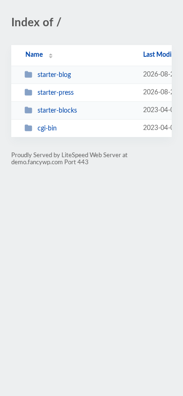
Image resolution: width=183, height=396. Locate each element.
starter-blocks (57, 110)
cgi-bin (47, 128)
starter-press (56, 93)
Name (34, 55)
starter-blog (54, 75)
